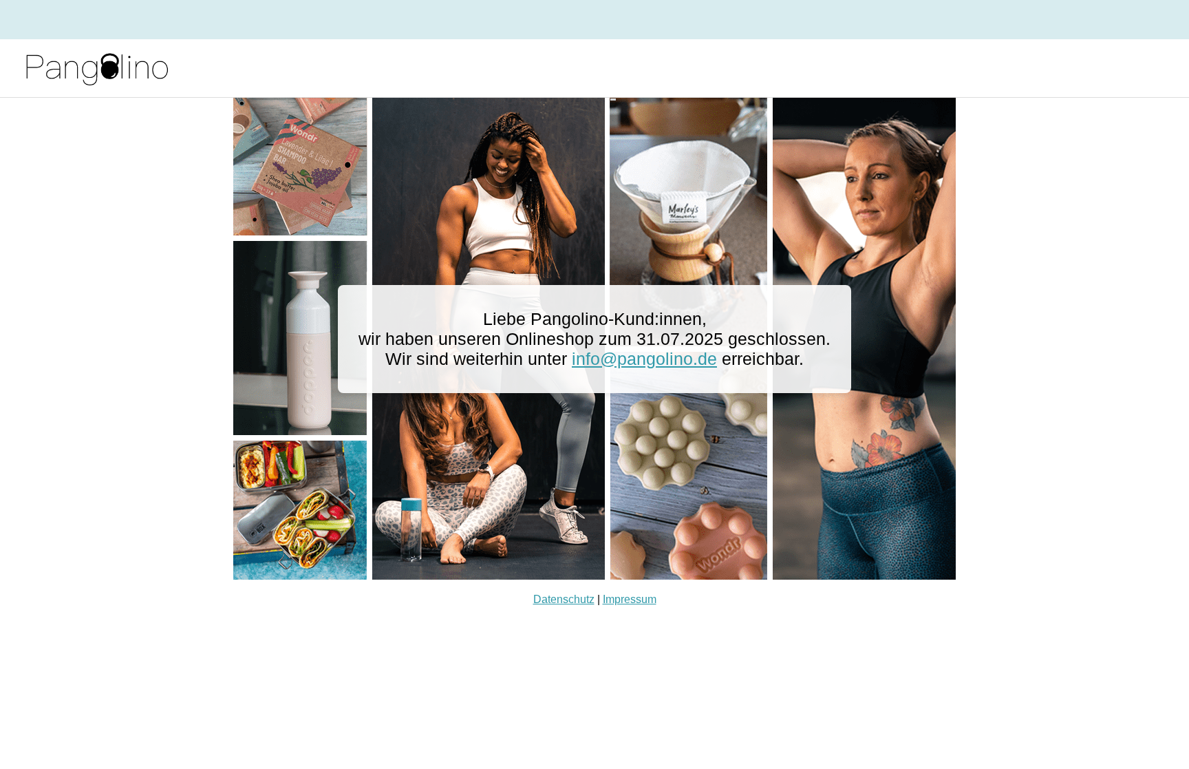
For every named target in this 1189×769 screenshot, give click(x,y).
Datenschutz (563, 599)
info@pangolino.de (644, 358)
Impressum (629, 599)
